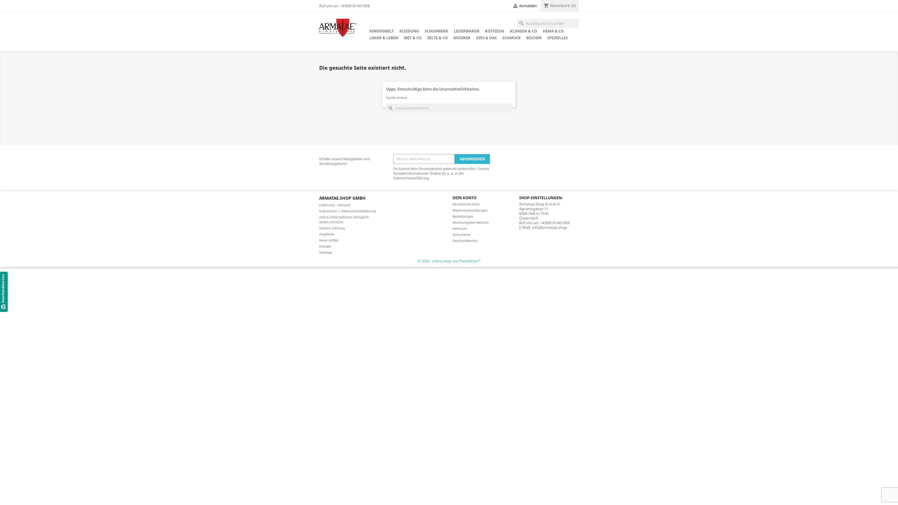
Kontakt (325, 246)
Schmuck (511, 37)
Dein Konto (465, 197)
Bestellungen (463, 216)
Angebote (326, 234)
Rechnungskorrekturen (471, 222)
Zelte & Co (437, 37)
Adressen (460, 228)
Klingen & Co (523, 31)
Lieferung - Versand (334, 205)
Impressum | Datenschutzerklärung (347, 211)
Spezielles (557, 37)
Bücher (534, 37)
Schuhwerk (436, 31)
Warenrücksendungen (470, 210)
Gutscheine (461, 234)
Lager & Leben (383, 37)
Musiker (462, 37)
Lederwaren (466, 31)
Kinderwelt (381, 31)
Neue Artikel (329, 240)
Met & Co (413, 37)
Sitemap (325, 252)
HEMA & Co (553, 31)
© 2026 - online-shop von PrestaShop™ (449, 261)
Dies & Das (486, 37)
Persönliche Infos (466, 204)
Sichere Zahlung (332, 228)
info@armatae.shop (549, 227)
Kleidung (409, 31)
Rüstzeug (494, 31)
